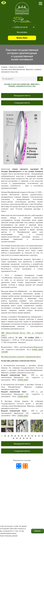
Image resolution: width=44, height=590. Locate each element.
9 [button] (28, 435)
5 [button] (15, 435)
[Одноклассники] (25, 466)
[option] (7, 426)
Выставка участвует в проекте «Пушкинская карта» (21, 357)
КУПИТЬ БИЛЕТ (23, 380)
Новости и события (16, 67)
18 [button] (27, 438)
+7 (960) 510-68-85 (20, 27)
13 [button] (42, 435)
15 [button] (16, 438)
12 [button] (38, 435)
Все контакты (22, 32)
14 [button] (13, 438)
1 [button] (1, 435)
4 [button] (11, 435)
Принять (38, 531)
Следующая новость (22, 103)
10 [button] (32, 435)
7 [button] (22, 435)
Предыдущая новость (22, 96)
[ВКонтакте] (18, 466)
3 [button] (8, 435)
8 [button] (25, 435)
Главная (4, 67)
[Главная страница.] (22, 8)
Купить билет (22, 38)
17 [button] (23, 438)
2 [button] (5, 435)
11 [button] (35, 435)
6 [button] (18, 435)
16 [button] (20, 438)
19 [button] (30, 438)
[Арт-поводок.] (22, 20)
